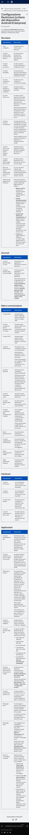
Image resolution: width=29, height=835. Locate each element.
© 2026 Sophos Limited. (6, 829)
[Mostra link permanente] (27, 14)
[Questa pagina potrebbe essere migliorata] (16, 820)
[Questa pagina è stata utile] (13, 820)
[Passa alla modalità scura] (8, 1)
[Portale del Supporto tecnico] (4, 833)
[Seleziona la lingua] (11, 1)
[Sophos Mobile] (2, 9)
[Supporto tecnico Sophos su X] (2, 833)
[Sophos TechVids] (7, 833)
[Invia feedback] (10, 833)
